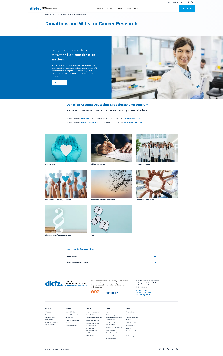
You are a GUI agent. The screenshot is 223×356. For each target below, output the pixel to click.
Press (181, 2)
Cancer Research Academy (114, 333)
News (128, 308)
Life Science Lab (111, 336)
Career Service (110, 330)
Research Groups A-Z (72, 315)
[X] (172, 349)
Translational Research (92, 320)
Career (108, 308)
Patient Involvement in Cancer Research (92, 324)
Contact (175, 2)
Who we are (48, 312)
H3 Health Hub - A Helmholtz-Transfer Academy (91, 330)
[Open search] (192, 2)
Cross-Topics (69, 318)
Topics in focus (130, 325)
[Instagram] (160, 349)
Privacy (55, 349)
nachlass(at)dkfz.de (134, 122)
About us (48, 308)
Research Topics (70, 312)
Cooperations (90, 335)
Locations (48, 315)
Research (69, 308)
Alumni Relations (111, 339)
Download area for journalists (131, 332)
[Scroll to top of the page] (218, 346)
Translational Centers (72, 325)
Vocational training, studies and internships (114, 319)
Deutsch (168, 2)
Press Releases (130, 312)
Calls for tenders (131, 322)
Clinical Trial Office (91, 315)
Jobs (107, 312)
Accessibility (65, 349)
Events (128, 315)
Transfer (88, 308)
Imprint (47, 349)
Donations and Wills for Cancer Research (52, 323)
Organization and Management (50, 319)
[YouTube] (177, 349)
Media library (130, 336)
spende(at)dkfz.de (132, 118)
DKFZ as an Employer (112, 315)
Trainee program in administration (111, 323)
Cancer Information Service (94, 318)
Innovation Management (93, 312)
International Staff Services (114, 327)
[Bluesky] (168, 349)
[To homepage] (44, 8)
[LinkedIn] (164, 349)
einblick (128, 328)
